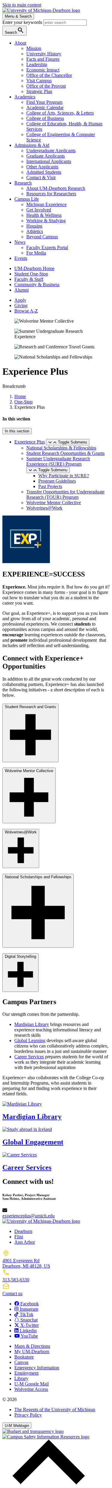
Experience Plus (29, 441)
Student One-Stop (31, 273)
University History (43, 53)
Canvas (21, 1362)
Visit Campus (39, 80)
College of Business (45, 118)
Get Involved (38, 209)
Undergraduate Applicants (51, 150)
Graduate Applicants (45, 155)
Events (20, 258)
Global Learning (29, 1040)
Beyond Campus (42, 236)
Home (20, 396)
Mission (33, 48)
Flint (18, 1236)
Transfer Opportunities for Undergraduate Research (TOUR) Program (65, 494)
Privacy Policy (28, 1414)
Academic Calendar (45, 107)
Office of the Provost (46, 86)
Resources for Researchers (51, 193)
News (19, 242)
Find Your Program (44, 102)
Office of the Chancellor (49, 75)
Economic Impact (42, 69)
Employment (26, 1373)
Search (14, 30)
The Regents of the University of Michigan (54, 1409)
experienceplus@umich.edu (28, 1215)
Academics (24, 96)
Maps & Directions (32, 1346)
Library (21, 1378)
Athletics (34, 231)
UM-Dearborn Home (34, 268)
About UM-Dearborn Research (55, 188)
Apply (20, 300)
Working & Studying (46, 220)
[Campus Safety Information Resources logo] (45, 1436)
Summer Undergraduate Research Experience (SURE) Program (58, 461)
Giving (20, 305)
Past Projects (50, 486)
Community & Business (36, 284)
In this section (17, 431)
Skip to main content (21, 4)
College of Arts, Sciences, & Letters (60, 112)
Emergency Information (36, 1367)
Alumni (21, 289)
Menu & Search (18, 16)
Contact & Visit (41, 177)
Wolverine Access (31, 1389)
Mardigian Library (31, 1024)
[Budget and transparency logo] (33, 1431)
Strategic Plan (39, 91)
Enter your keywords (22, 22)
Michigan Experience (46, 204)
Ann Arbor (24, 1242)
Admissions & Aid (31, 145)
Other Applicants (42, 166)
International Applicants (48, 161)
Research (23, 182)
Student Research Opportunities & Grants (65, 453)
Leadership (36, 64)
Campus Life (26, 199)
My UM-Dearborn (31, 1351)
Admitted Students (43, 172)
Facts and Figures (42, 59)
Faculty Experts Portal (47, 247)
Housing (34, 225)
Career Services (29, 1056)
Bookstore (24, 1356)
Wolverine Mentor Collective (53, 502)
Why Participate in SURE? (63, 475)
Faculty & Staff (28, 279)
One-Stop (23, 401)
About (20, 42)
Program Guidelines (57, 481)
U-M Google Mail (31, 1383)
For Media (36, 252)
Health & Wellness (44, 215)
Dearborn (23, 1231)
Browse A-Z (26, 310)
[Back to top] (47, 1482)
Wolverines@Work (44, 507)
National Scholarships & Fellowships (61, 447)
